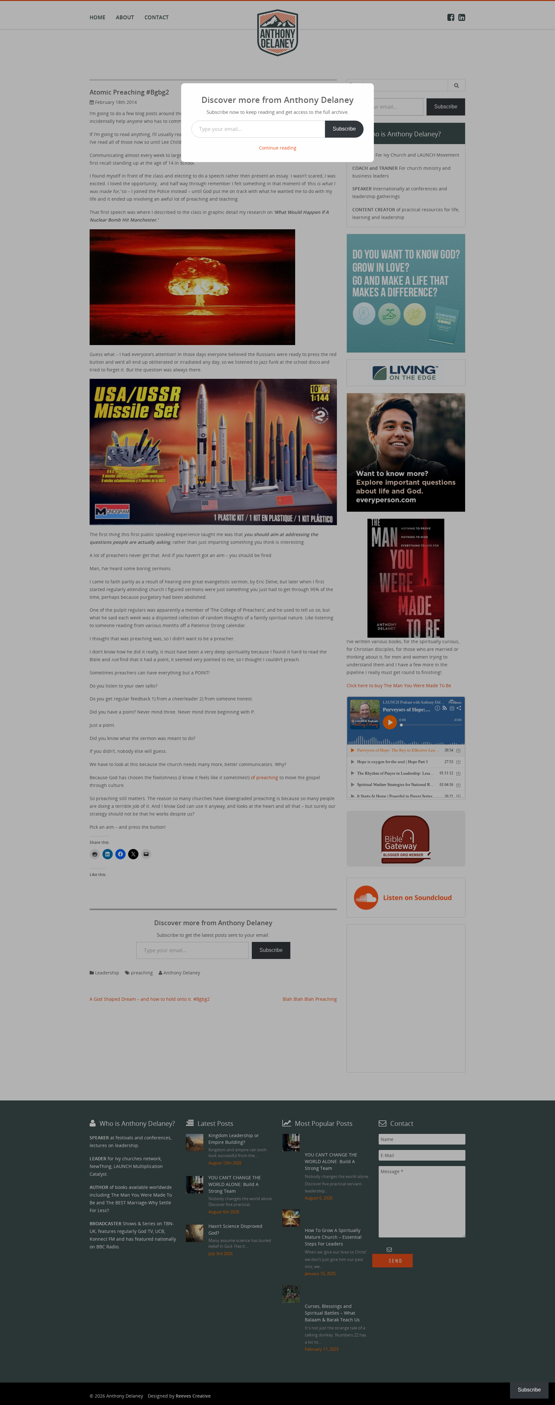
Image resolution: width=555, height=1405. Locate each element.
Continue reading (277, 148)
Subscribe (344, 129)
